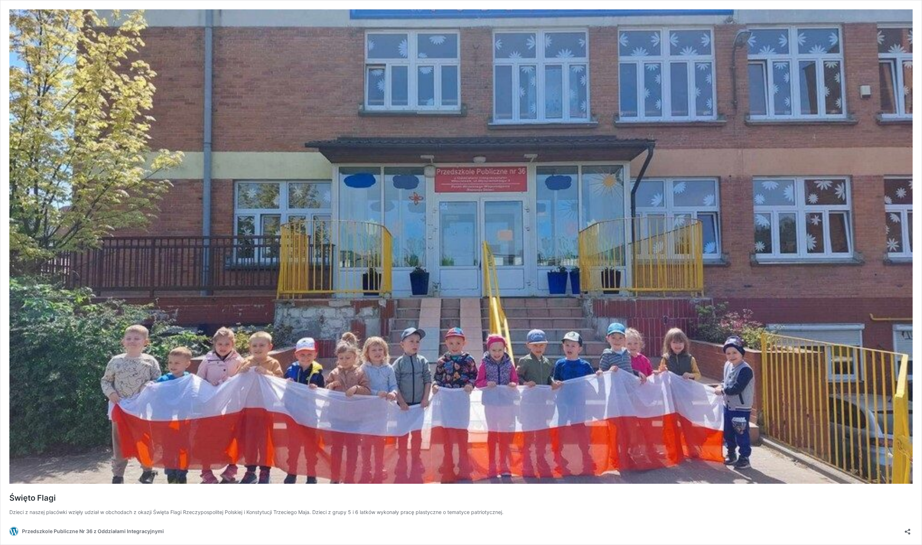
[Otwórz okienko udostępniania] (908, 529)
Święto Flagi (32, 497)
